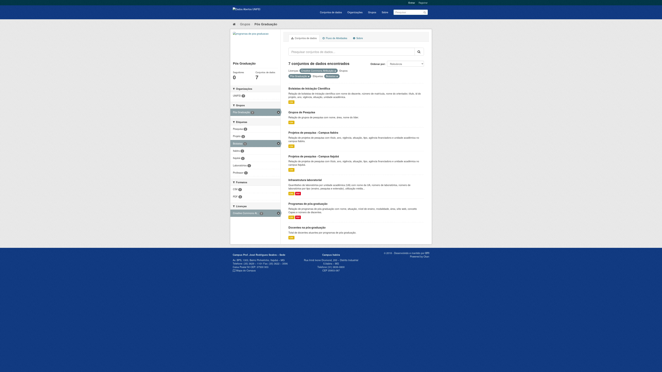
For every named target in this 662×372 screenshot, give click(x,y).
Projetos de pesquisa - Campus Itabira (313, 133)
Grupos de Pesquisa (301, 112)
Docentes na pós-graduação (307, 227)
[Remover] (335, 70)
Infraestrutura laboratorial (305, 180)
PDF (298, 193)
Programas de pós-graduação (308, 204)
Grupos (372, 12)
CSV (291, 102)
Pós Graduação (265, 24)
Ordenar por (377, 64)
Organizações (355, 12)
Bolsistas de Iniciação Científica (309, 88)
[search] (419, 52)
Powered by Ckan (419, 256)
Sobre (385, 12)
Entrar (411, 2)
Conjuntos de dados (331, 12)
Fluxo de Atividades (336, 38)
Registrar (423, 2)
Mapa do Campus (246, 270)
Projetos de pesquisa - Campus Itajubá (313, 156)
